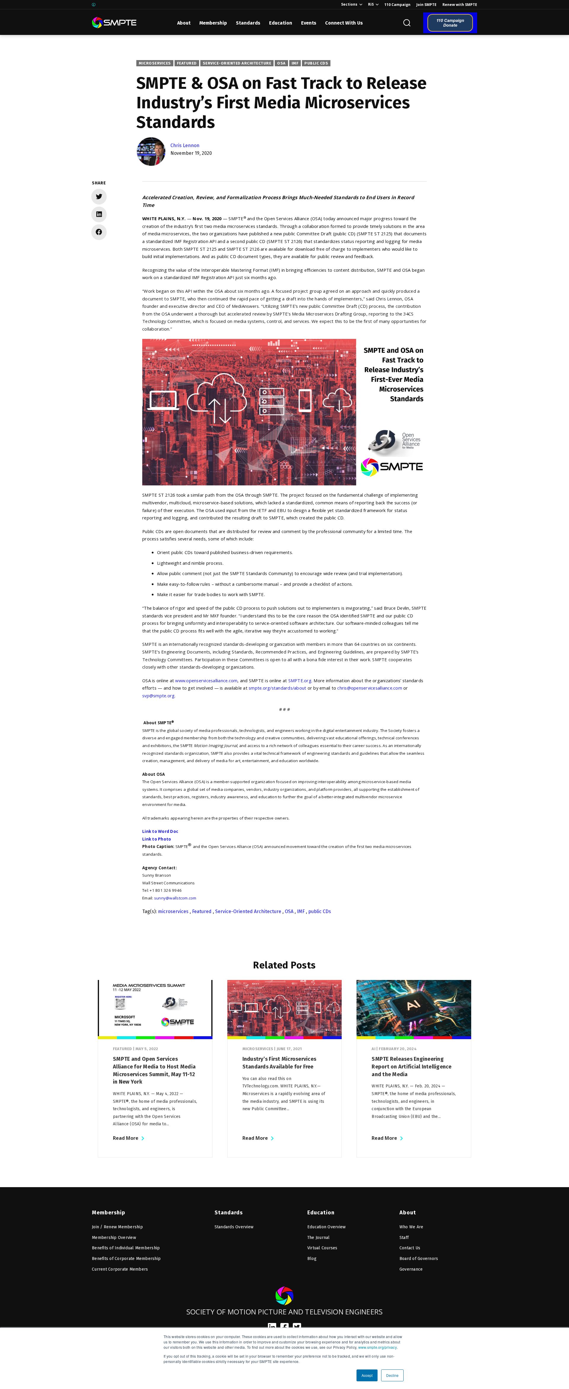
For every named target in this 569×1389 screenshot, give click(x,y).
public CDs (316, 63)
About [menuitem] (407, 1212)
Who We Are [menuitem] (411, 1226)
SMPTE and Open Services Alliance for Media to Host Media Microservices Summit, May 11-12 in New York (154, 1070)
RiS (371, 4)
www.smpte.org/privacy (377, 1347)
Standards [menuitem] (229, 1212)
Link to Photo (156, 839)
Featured (187, 63)
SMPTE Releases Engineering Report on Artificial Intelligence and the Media (411, 1066)
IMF (295, 63)
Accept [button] (367, 1375)
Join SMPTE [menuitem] (426, 4)
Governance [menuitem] (411, 1269)
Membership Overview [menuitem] (114, 1237)
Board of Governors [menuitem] (418, 1258)
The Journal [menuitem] (318, 1237)
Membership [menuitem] (108, 1212)
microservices (155, 63)
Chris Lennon (184, 145)
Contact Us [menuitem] (410, 1247)
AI (373, 1049)
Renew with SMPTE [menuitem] (459, 4)
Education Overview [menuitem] (326, 1226)
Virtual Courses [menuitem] (322, 1247)
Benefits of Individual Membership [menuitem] (126, 1247)
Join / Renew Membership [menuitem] (117, 1226)
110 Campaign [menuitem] (397, 4)
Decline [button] (392, 1375)
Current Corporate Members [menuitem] (120, 1269)
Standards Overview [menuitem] (234, 1226)
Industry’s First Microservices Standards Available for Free (279, 1063)
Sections (349, 4)
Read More (125, 1138)
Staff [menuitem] (404, 1237)
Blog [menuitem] (312, 1258)
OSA (281, 63)
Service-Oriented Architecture (237, 63)
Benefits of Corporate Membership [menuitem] (126, 1258)
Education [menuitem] (321, 1212)
